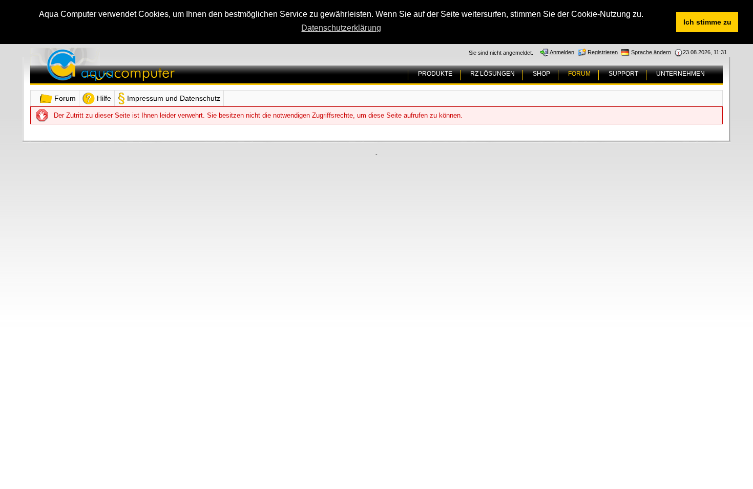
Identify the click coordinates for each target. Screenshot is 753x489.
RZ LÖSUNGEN (492, 73)
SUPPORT (623, 73)
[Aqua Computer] (151, 73)
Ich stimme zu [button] (707, 22)
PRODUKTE (435, 73)
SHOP (541, 73)
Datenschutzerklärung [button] (341, 28)
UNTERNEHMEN (680, 73)
